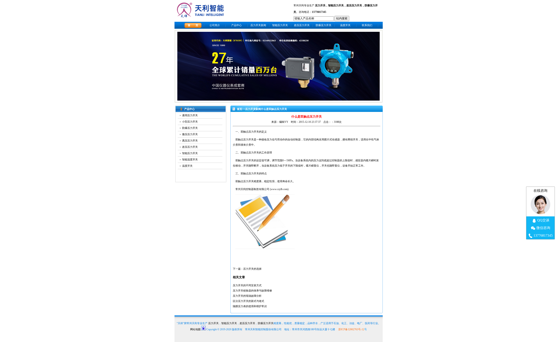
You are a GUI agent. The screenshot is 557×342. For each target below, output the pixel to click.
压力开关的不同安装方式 (247, 285)
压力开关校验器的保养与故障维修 (252, 290)
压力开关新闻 (258, 25)
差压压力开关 (354, 5)
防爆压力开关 (323, 25)
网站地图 (195, 329)
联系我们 (367, 25)
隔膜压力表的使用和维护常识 (250, 306)
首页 (239, 109)
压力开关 (320, 5)
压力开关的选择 (252, 268)
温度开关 (345, 25)
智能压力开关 (336, 5)
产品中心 (236, 25)
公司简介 (215, 25)
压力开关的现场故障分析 (247, 295)
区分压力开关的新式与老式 (248, 301)
